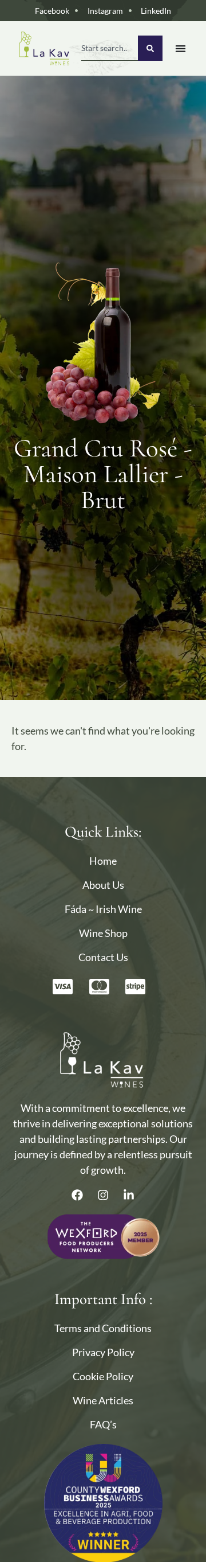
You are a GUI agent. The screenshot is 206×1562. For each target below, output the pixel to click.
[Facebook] (77, 1195)
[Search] (150, 48)
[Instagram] (103, 1195)
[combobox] (109, 48)
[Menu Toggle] (180, 48)
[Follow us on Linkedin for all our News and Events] (128, 1195)
